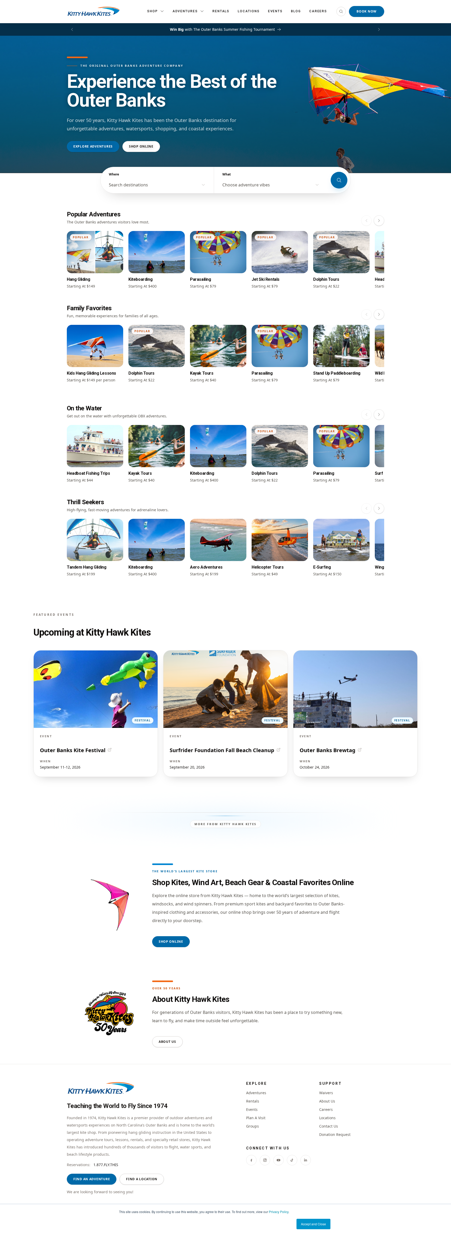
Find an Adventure (91, 1179)
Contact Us (328, 1126)
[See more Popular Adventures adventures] (379, 220)
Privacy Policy (278, 1211)
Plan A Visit (255, 1117)
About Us (167, 1041)
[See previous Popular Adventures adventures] (366, 220)
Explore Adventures (93, 146)
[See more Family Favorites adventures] (379, 314)
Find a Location (141, 1179)
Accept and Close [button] (313, 1224)
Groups (252, 1126)
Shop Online (141, 146)
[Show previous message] (72, 29)
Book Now (367, 11)
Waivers (326, 1092)
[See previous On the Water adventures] (366, 414)
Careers (318, 11)
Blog (296, 11)
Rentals (220, 11)
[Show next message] (379, 29)
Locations (248, 11)
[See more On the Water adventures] (379, 414)
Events (275, 11)
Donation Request (335, 1134)
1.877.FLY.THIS (105, 1164)
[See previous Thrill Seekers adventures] (366, 508)
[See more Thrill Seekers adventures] (379, 508)
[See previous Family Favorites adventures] (366, 314)
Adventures (256, 1092)
